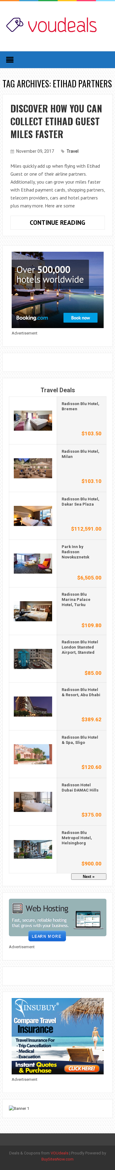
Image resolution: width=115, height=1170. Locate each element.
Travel (73, 151)
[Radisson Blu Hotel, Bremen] (33, 420)
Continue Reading (67, 224)
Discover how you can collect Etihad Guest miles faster (56, 121)
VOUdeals (59, 1153)
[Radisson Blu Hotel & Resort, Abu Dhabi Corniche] (33, 706)
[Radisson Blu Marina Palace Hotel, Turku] (33, 611)
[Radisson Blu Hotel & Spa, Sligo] (33, 753)
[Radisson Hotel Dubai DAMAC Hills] (33, 801)
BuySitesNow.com (57, 1159)
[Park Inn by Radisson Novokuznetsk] (33, 563)
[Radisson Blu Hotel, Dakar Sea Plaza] (33, 515)
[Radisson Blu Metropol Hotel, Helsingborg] (33, 849)
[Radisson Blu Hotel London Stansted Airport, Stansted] (33, 658)
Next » (88, 876)
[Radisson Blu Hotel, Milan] (33, 468)
